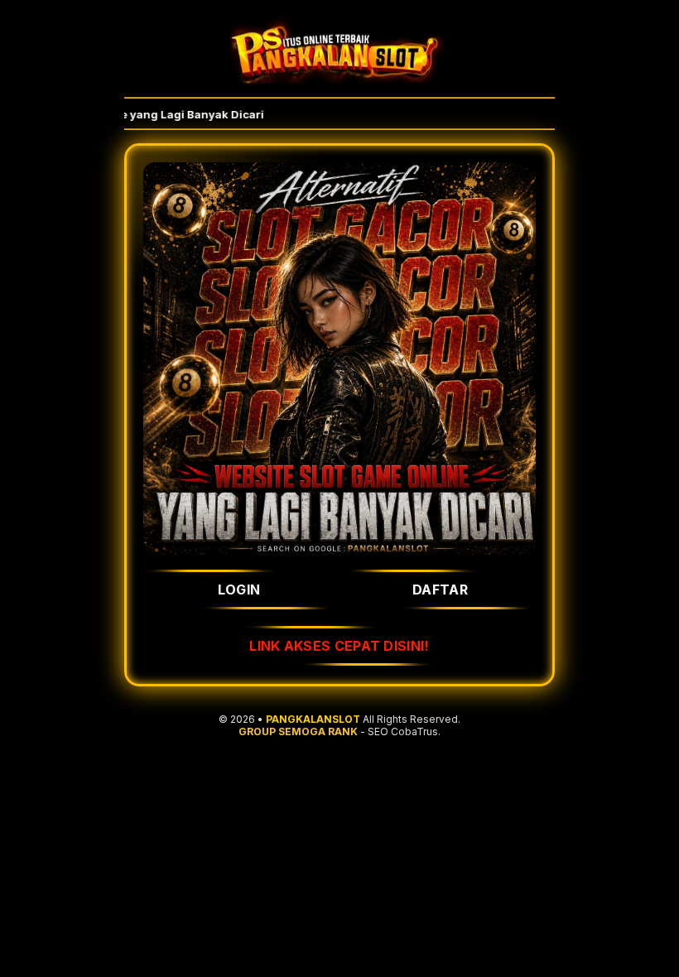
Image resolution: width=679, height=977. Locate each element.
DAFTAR (440, 589)
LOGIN (239, 589)
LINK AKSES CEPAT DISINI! (339, 646)
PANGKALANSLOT (313, 719)
